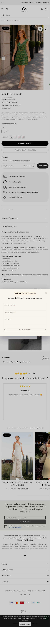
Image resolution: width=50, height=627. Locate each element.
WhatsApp (9, 312)
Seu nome (9, 306)
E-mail (8, 319)
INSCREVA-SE (25, 329)
